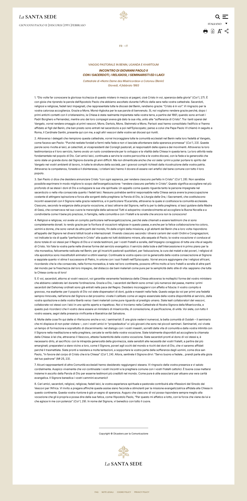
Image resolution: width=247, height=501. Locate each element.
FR (120, 46)
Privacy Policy (141, 492)
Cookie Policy (124, 492)
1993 (67, 25)
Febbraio (78, 25)
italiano (215, 24)
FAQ (96, 492)
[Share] (227, 32)
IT (127, 46)
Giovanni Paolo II (33, 25)
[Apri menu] (225, 17)
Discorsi (56, 25)
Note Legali (108, 492)
